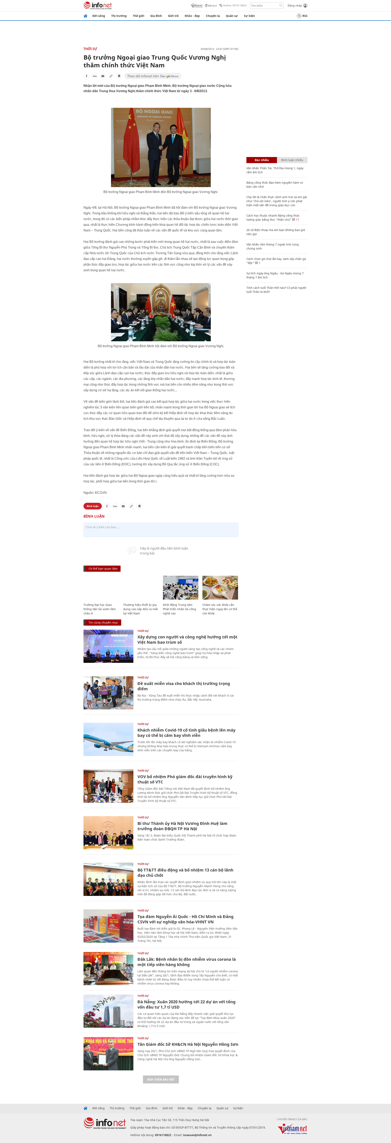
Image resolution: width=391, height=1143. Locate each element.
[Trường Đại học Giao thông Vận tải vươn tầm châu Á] (101, 588)
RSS (305, 16)
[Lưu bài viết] (119, 76)
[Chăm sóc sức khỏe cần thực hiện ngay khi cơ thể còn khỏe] (220, 588)
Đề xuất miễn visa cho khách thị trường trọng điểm (183, 686)
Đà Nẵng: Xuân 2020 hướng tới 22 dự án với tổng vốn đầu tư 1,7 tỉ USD (186, 1004)
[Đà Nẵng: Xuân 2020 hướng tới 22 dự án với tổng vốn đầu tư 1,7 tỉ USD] (108, 1011)
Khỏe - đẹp (192, 16)
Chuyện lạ (213, 16)
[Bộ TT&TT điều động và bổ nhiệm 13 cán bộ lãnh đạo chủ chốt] (108, 879)
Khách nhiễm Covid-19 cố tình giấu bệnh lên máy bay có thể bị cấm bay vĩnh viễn (186, 732)
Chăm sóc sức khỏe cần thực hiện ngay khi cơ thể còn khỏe (219, 609)
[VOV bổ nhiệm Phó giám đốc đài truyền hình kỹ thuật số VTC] (108, 786)
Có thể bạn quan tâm (103, 568)
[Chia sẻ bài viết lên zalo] (95, 76)
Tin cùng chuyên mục (103, 622)
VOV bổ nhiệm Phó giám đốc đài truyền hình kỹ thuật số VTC (184, 779)
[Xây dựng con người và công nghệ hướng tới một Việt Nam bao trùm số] (108, 646)
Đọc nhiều (262, 160)
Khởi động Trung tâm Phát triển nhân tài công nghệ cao (179, 609)
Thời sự (90, 49)
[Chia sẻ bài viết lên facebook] (86, 76)
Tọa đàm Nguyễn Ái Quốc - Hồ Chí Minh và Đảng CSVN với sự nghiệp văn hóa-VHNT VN (185, 919)
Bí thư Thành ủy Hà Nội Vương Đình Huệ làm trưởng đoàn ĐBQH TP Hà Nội (182, 826)
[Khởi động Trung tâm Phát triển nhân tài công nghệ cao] (181, 588)
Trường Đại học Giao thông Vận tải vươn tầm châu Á (99, 609)
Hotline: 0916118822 (235, 5)
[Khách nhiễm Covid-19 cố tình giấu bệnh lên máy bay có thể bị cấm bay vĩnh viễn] (108, 739)
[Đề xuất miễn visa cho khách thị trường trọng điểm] (108, 692)
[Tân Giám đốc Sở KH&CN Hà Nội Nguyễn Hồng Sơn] (108, 1053)
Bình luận (93, 506)
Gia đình (156, 16)
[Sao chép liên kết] (111, 76)
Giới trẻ (173, 16)
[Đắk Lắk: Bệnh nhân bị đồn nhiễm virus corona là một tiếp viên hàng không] (108, 968)
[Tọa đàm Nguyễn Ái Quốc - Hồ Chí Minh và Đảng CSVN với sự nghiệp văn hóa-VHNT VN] (108, 925)
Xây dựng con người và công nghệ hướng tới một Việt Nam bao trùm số (187, 639)
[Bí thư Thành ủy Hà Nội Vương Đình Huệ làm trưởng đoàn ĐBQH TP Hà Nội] (108, 832)
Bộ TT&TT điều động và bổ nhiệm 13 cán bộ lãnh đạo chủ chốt (185, 872)
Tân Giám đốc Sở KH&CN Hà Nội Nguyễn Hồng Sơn (187, 1044)
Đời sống (98, 16)
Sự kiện (249, 16)
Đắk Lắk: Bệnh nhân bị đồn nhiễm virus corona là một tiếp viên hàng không (186, 961)
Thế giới (138, 16)
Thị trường (119, 16)
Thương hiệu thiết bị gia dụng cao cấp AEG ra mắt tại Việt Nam (140, 609)
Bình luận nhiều (292, 160)
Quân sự (232, 16)
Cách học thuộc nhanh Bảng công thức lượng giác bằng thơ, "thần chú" (273, 217)
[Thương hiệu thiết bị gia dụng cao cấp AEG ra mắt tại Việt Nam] (141, 588)
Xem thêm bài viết (161, 1079)
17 (297, 219)
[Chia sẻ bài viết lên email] (103, 76)
